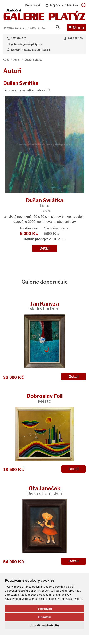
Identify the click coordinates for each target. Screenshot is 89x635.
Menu (76, 27)
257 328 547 (18, 38)
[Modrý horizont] (44, 341)
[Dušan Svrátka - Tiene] (44, 145)
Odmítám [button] (44, 617)
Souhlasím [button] (44, 608)
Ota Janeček (44, 490)
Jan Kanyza (44, 305)
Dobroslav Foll (44, 398)
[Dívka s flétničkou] (44, 526)
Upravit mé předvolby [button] (45, 625)
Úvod (6, 59)
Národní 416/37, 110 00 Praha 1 (30, 49)
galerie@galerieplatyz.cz (27, 44)
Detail (45, 248)
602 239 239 (75, 38)
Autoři (16, 59)
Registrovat (32, 5)
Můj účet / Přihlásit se (61, 5)
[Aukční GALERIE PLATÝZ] (44, 19)
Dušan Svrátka (33, 59)
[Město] (44, 434)
